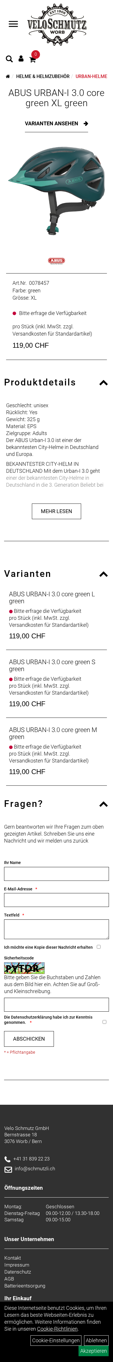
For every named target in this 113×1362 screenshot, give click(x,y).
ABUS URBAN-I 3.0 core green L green (52, 598)
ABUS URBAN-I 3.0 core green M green (53, 733)
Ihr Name (12, 862)
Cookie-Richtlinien (57, 1329)
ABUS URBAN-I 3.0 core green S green (52, 665)
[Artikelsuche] (9, 60)
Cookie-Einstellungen (56, 1340)
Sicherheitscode (19, 958)
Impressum (16, 1265)
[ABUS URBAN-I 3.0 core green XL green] (56, 191)
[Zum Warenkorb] (32, 60)
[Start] (8, 76)
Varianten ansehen (52, 123)
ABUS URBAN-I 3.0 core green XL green (56, 97)
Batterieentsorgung (24, 1286)
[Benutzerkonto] (21, 58)
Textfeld (11, 915)
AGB (9, 1279)
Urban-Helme (91, 76)
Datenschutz (17, 1272)
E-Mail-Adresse (18, 889)
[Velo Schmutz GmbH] (57, 24)
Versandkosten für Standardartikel (51, 334)
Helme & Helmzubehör (43, 76)
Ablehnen (96, 1340)
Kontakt (12, 1258)
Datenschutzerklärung (31, 1017)
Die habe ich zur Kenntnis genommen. (48, 1020)
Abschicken (29, 1039)
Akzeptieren (93, 1351)
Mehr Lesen (56, 511)
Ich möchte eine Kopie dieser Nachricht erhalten (48, 947)
